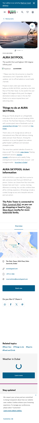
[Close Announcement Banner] (34, 3)
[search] (22, 12)
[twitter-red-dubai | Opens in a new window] (16, 303)
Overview (18, 225)
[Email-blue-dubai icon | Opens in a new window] (22, 303)
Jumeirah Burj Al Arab (10, 125)
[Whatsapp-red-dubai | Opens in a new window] (5, 303)
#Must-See (7, 346)
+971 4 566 (10, 273)
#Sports (29, 346)
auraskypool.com (12, 267)
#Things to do (18, 346)
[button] (8, 418)
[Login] (33, 12)
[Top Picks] (28, 12)
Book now (18, 287)
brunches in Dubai (21, 161)
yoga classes (24, 151)
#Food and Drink (9, 349)
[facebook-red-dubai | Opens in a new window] (10, 303)
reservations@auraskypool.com (17, 278)
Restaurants (10, 19)
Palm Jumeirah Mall (12, 203)
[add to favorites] (32, 26)
